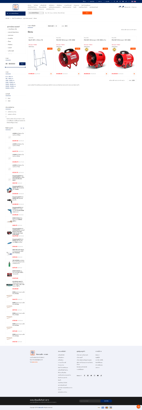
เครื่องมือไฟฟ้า (43, 5)
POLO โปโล (58, 37)
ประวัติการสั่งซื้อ (99, 360)
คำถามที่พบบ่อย (99, 365)
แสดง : (63, 26)
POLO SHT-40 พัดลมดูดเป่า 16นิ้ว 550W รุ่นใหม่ (95, 40)
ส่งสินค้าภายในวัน (12, 114)
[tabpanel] (16, 238)
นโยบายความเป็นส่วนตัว (82, 355)
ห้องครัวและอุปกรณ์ (67, 7)
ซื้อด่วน (84, 1)
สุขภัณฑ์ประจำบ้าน (50, 9)
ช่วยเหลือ (107, 1)
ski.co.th (41, 407)
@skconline (35, 362)
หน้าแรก (29, 5)
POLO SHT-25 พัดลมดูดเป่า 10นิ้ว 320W (65, 40)
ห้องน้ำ (75, 7)
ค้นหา (87, 13)
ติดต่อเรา (98, 355)
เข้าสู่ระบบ (134, 7)
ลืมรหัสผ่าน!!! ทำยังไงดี (82, 367)
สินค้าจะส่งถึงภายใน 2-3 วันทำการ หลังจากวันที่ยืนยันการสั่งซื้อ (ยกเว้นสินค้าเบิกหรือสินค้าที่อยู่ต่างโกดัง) (16, 120)
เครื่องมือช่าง (51, 5)
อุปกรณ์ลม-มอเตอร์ (28, 18)
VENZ (9, 101)
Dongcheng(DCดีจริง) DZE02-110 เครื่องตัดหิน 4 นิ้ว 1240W (18, 188)
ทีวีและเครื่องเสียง (42, 7)
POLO (9, 98)
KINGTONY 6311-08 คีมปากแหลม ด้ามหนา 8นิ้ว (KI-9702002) (18, 251)
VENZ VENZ (31, 37)
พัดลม (35, 18)
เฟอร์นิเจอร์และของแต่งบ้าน (54, 7)
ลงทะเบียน (106, 400)
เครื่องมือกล (59, 5)
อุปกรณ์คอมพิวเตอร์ (94, 7)
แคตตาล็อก (92, 1)
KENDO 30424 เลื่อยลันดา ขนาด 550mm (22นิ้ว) (17, 219)
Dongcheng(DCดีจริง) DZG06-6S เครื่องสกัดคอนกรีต (17, 198)
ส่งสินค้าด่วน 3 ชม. (12, 111)
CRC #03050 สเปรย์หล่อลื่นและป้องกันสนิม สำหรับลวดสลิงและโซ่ (18, 262)
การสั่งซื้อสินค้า (80, 369)
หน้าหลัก (8, 18)
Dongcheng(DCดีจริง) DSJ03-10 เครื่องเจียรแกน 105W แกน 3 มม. (17, 241)
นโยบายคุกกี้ (79, 357)
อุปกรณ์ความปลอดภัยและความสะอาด (36, 9)
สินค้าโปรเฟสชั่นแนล (86, 5)
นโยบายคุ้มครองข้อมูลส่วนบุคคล (84, 360)
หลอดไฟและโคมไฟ (83, 7)
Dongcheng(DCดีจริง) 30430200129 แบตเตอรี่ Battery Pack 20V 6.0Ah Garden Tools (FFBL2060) (18, 231)
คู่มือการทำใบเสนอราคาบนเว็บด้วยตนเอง (85, 363)
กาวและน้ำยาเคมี (67, 5)
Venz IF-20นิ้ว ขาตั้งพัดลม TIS (36, 40)
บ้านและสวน (76, 5)
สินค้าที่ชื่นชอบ (99, 362)
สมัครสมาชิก (127, 7)
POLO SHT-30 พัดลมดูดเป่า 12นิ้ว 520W (121, 40)
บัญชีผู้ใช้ (98, 357)
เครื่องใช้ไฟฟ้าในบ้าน (32, 7)
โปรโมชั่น (36, 5)
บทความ (100, 1)
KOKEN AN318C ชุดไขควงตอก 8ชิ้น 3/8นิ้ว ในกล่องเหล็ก (17, 272)
